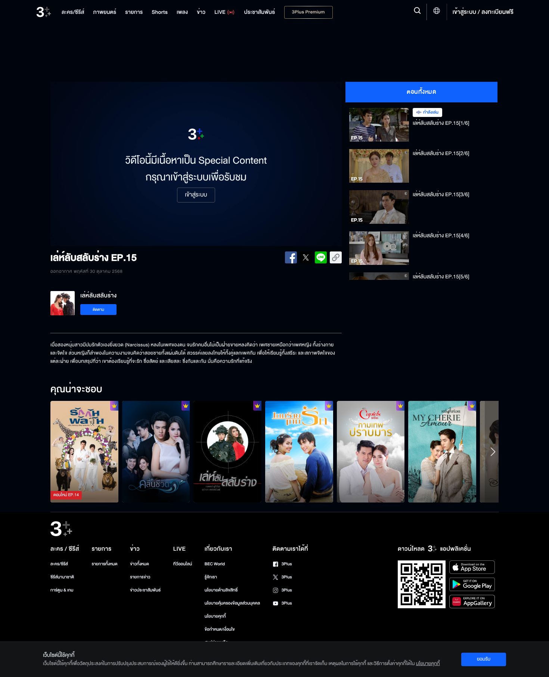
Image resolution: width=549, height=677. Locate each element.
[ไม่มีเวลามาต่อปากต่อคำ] (156, 452)
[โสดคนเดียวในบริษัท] (371, 452)
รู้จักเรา (211, 577)
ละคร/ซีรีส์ (59, 564)
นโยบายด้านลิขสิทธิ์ (221, 590)
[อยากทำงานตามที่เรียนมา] (84, 452)
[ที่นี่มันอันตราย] (227, 452)
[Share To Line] (321, 257)
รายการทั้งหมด (104, 564)
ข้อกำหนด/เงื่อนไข (220, 629)
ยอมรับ (483, 659)
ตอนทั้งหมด (421, 92)
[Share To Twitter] (306, 257)
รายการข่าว (140, 577)
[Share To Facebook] (291, 257)
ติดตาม (98, 309)
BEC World (215, 564)
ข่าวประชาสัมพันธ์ (145, 590)
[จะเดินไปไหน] (299, 452)
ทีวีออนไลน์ (182, 564)
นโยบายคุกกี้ (215, 616)
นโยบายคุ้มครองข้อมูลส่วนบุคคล (232, 603)
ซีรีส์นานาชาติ (62, 577)
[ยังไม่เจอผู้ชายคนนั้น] (442, 452)
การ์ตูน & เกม (62, 590)
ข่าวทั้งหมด (139, 564)
